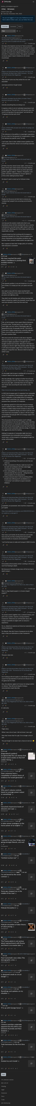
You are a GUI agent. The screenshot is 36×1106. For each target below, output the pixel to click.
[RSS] (19, 31)
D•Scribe (7, 1)
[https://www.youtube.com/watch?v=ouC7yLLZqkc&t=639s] (31, 960)
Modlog (3, 1086)
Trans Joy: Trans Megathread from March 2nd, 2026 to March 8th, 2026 (18, 585)
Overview (5, 26)
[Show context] (3, 43)
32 (3, 814)
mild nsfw (6, 708)
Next (3, 1074)
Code (2, 1099)
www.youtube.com (5, 962)
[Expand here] (31, 260)
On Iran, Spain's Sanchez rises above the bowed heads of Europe (16, 160)
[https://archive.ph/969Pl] (31, 1027)
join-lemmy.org (5, 1103)
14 (3, 797)
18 (3, 865)
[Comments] (31, 775)
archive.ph (3, 1032)
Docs (2, 1096)
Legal (2, 1089)
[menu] (33, 1)
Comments (13, 26)
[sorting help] (17, 31)
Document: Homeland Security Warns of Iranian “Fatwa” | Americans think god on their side (17, 99)
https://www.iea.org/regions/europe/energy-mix (16, 390)
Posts (20, 26)
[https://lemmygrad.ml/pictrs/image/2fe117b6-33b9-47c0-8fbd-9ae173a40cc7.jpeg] (31, 809)
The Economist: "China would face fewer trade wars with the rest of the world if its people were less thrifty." (17, 40)
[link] (5, 43)
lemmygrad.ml (4, 810)
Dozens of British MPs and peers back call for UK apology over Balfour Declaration (18, 128)
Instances (4, 1093)
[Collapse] (3, 36)
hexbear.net (4, 264)
